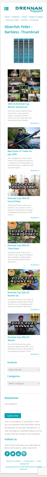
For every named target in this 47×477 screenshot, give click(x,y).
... (27, 120)
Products (16, 17)
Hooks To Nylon (36, 17)
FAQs (39, 461)
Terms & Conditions (13, 461)
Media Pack (25, 464)
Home (7, 17)
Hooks (24, 17)
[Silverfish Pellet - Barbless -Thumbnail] (23, 51)
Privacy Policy (29, 461)
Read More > (35, 123)
